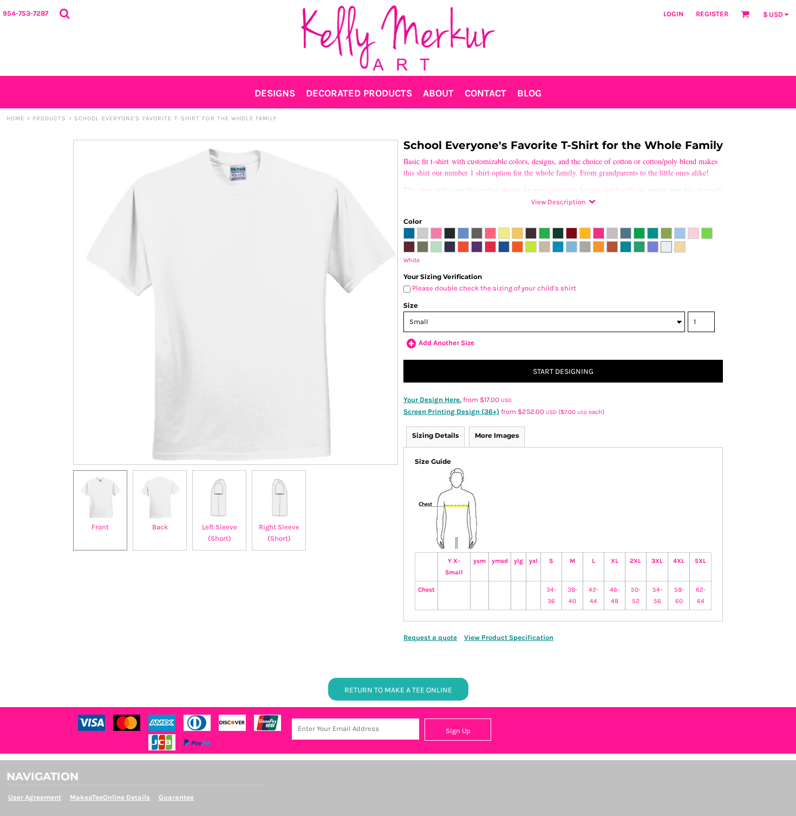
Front (100, 527)
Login (673, 14)
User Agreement (34, 797)
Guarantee (176, 797)
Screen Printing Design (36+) (451, 411)
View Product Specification (508, 637)
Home (15, 118)
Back (160, 527)
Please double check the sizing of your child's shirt (493, 288)
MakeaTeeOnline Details (110, 797)
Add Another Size (446, 343)
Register (712, 14)
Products (49, 118)
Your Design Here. (432, 400)
